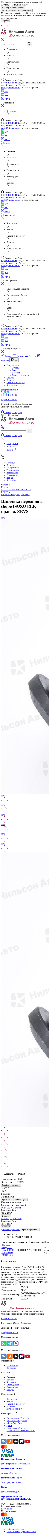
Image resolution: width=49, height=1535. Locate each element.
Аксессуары (12, 472)
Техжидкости (13, 1384)
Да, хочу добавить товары (13, 7)
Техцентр (18, 1418)
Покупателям (13, 365)
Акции (10, 477)
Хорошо (5, 21)
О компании (12, 475)
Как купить (12, 385)
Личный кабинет (14, 1409)
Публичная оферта (15, 1529)
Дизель (17, 1420)
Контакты (11, 480)
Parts (14, 1423)
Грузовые (11, 463)
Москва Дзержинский (11, 1218)
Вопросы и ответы (20, 375)
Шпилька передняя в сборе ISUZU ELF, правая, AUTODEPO (7, 1250)
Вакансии (16, 373)
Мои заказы (12, 446)
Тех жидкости (13, 470)
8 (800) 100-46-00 (9, 83)
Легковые (11, 465)
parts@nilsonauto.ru (10, 87)
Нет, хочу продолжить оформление (16, 10)
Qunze (9, 1425)
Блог (14, 370)
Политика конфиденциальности (21, 1531)
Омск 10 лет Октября (11, 1208)
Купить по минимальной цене (14, 1200)
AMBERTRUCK (21, 1429)
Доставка (11, 380)
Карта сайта (6, 1509)
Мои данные (12, 443)
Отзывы (15, 368)
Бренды (10, 377)
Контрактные (13, 468)
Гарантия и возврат (15, 382)
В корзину (6, 1216)
